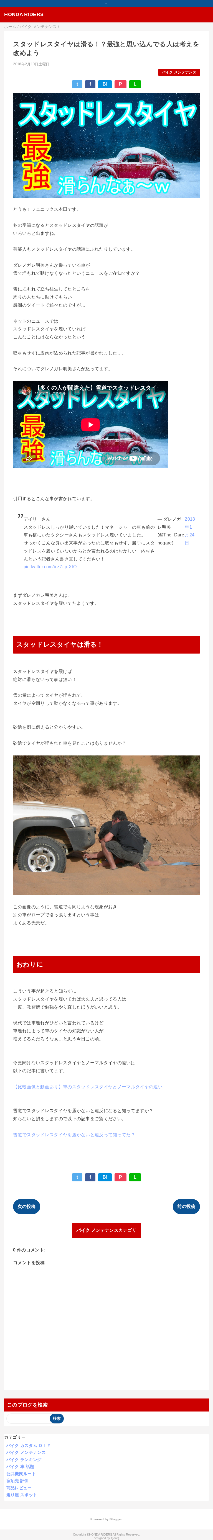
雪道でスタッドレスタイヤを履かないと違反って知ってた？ (74, 1134)
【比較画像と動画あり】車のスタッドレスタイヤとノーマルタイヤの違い (88, 1086)
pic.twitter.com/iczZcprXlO (50, 566)
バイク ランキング (24, 1459)
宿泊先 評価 (17, 1480)
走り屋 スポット (21, 1494)
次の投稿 (26, 1206)
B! (105, 84)
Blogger (115, 1519)
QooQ (115, 1538)
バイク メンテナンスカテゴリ (106, 1230)
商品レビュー (19, 1487)
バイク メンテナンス (179, 72)
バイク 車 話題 (20, 1466)
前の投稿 (186, 1206)
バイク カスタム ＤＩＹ (28, 1445)
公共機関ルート (21, 1473)
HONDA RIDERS (24, 14)
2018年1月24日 (190, 531)
